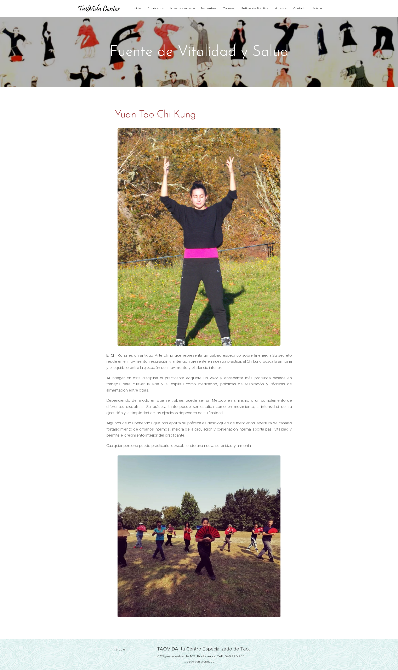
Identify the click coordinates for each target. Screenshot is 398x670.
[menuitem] (138, 8)
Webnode (207, 661)
